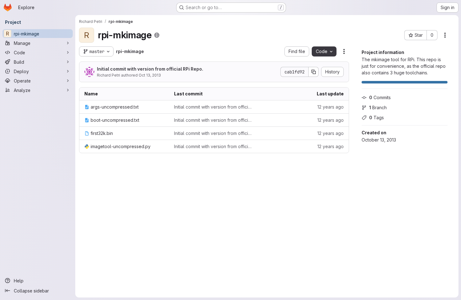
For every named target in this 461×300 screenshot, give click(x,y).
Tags (376, 117)
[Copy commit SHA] (314, 72)
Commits (380, 97)
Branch (378, 107)
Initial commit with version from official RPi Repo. (150, 69)
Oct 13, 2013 (150, 75)
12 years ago (330, 107)
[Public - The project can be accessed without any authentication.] (156, 35)
